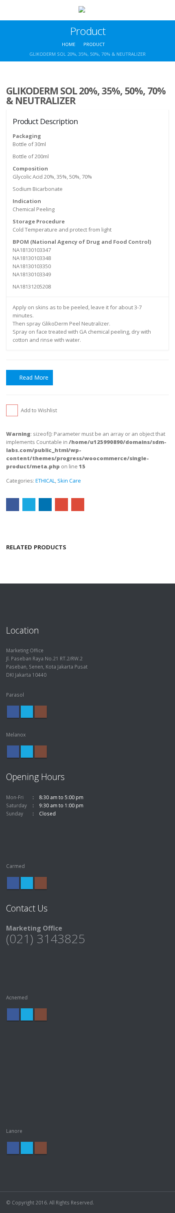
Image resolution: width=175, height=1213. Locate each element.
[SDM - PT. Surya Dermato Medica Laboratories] (87, 9)
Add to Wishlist (39, 410)
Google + (61, 504)
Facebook (12, 504)
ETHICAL (45, 480)
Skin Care (69, 480)
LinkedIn (45, 504)
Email (77, 504)
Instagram (41, 712)
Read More (33, 377)
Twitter (28, 504)
